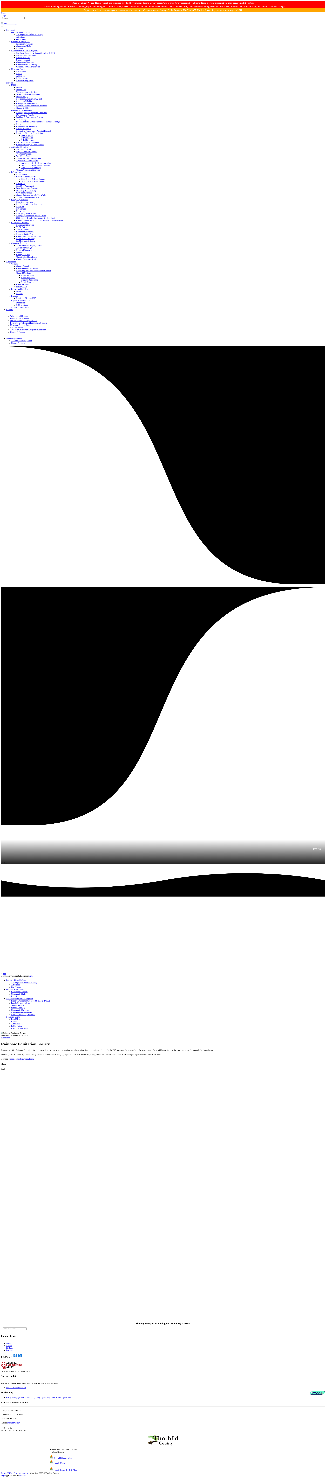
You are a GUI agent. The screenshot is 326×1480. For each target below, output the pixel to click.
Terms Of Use (6, 1473)
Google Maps (59, 1463)
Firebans (9, 1348)
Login (4, 15)
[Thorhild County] (9, 23)
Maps (8, 1343)
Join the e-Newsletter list (16, 1388)
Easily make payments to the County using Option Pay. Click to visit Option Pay (38, 1397)
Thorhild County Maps (63, 1458)
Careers (9, 1346)
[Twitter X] (5, 21)
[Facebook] (2, 21)
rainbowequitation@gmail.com (21, 1059)
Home (3, 13)
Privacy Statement (21, 1473)
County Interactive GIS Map (65, 1470)
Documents (10, 1350)
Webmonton (24, 1475)
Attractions (5, 1038)
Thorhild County (13, 1423)
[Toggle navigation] (2, 26)
